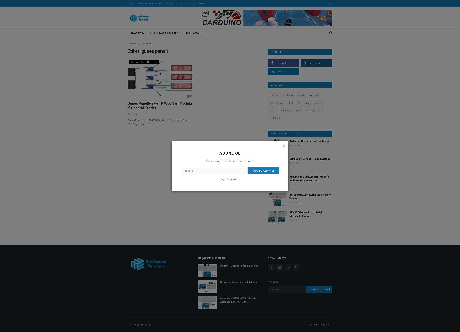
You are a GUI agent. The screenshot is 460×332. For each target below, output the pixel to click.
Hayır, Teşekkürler (230, 179)
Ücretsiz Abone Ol (263, 170)
